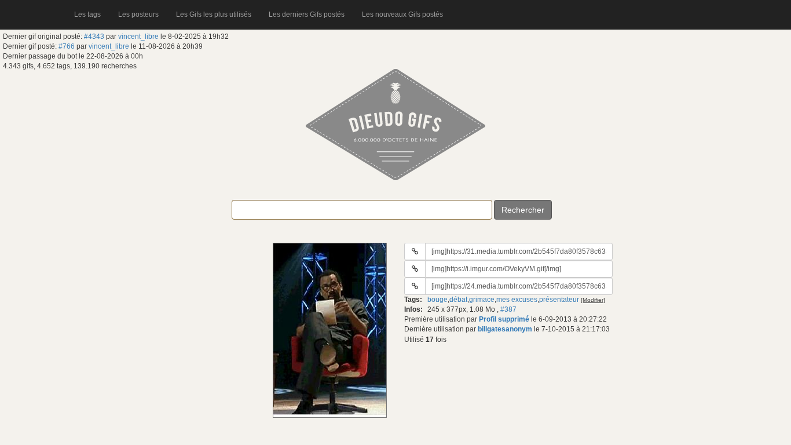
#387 (508, 309)
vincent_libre (138, 36)
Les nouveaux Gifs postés (402, 14)
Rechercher (522, 209)
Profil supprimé (504, 319)
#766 (66, 46)
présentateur (559, 300)
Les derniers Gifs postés (307, 14)
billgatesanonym (505, 329)
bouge (437, 300)
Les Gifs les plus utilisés (213, 14)
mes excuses (516, 300)
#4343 (94, 36)
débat (458, 300)
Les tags (87, 14)
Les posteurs (138, 14)
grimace (482, 300)
